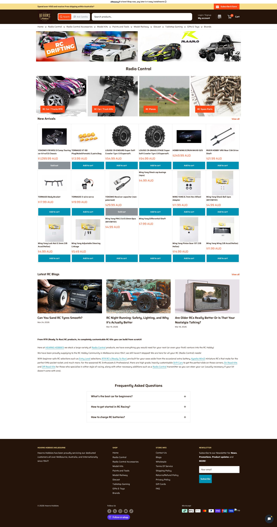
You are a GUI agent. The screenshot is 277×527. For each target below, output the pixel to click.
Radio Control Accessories (79, 26)
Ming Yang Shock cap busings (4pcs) (152, 174)
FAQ (158, 488)
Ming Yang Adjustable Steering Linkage (86, 245)
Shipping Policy (164, 470)
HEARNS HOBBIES (54, 347)
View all (236, 119)
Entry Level (84, 358)
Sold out (54, 165)
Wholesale (161, 461)
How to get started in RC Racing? (110, 407)
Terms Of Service (164, 466)
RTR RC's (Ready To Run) (114, 358)
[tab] (64, 17)
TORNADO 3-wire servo (83, 196)
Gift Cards (161, 484)
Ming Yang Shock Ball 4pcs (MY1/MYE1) (218, 198)
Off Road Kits (48, 366)
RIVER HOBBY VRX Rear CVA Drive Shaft (222, 152)
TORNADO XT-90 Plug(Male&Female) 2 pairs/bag (86, 152)
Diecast (157, 26)
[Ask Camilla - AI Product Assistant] (269, 518)
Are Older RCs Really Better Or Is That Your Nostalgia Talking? (205, 320)
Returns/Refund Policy (167, 475)
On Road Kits (230, 362)
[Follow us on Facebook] (109, 511)
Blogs (158, 457)
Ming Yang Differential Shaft (152, 218)
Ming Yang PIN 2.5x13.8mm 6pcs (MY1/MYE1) (120, 220)
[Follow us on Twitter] (115, 511)
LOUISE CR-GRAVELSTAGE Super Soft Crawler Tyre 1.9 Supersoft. (154, 152)
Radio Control (55, 26)
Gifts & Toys (193, 26)
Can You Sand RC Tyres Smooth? (60, 317)
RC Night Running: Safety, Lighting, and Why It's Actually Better (137, 320)
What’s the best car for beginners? (112, 396)
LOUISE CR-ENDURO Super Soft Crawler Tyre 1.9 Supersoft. (120, 152)
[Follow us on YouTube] (126, 511)
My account (204, 18)
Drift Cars (178, 362)
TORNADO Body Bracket (49, 196)
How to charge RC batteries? (108, 417)
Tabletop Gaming (174, 26)
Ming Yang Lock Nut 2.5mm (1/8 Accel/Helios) (52, 245)
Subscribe (205, 479)
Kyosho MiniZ (198, 358)
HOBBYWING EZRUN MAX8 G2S (188, 150)
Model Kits (102, 26)
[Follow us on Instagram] (120, 511)
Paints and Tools (120, 26)
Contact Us (161, 453)
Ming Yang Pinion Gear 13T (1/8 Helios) (187, 245)
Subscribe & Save (229, 6)
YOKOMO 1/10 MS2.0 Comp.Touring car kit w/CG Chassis (54, 152)
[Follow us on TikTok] (131, 511)
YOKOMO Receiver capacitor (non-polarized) (121, 198)
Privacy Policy (163, 479)
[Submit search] (188, 16)
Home (40, 26)
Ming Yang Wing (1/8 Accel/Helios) (222, 243)
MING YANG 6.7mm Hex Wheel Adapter (187, 198)
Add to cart (88, 165)
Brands (207, 26)
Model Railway (141, 26)
